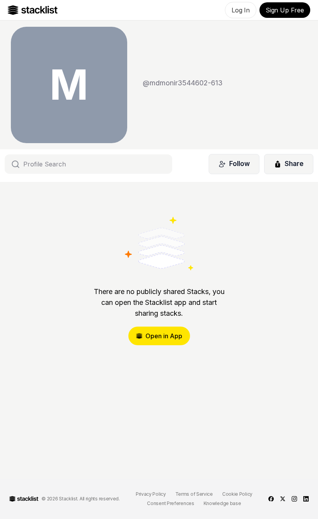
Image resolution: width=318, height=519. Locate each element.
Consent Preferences (170, 503)
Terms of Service (194, 494)
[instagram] (294, 499)
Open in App (163, 336)
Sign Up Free (285, 10)
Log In (241, 10)
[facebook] (271, 499)
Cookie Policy (237, 494)
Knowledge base (222, 503)
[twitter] (282, 499)
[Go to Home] (33, 10)
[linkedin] (306, 499)
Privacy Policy (151, 494)
